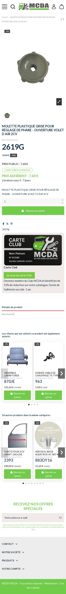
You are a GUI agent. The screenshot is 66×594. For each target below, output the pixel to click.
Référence (10, 140)
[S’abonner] (60, 517)
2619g (5, 229)
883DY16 (43, 460)
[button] (29, 404)
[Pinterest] (11, 223)
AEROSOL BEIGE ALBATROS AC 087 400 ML (48, 454)
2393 (8, 460)
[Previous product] (62, 19)
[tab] (33, 315)
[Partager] (3, 223)
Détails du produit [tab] (12, 307)
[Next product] (63, 19)
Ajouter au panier (35, 210)
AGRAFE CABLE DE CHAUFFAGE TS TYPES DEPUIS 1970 (47, 375)
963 (38, 381)
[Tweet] (7, 223)
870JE (9, 381)
